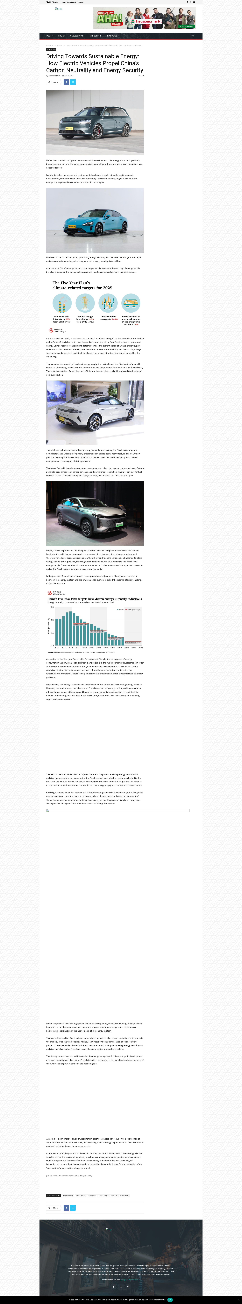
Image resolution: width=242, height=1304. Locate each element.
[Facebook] (187, 2)
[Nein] (238, 1299)
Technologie (103, 1196)
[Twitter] (190, 2)
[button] (192, 36)
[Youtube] (194, 2)
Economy (92, 1196)
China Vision (80, 1196)
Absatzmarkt (68, 1196)
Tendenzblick (54, 76)
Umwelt (114, 1196)
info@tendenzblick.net (130, 1280)
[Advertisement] (95, 1185)
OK (170, 1300)
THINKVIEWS (58, 45)
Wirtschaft (124, 1196)
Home (48, 45)
